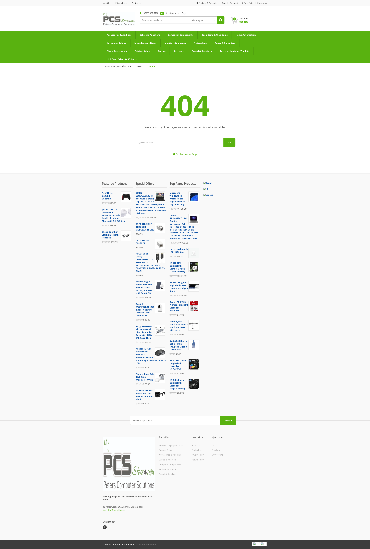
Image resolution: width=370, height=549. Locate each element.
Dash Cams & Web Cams (214, 34)
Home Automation (246, 34)
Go (229, 142)
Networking (200, 42)
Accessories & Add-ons (119, 34)
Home (138, 66)
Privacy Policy (121, 3)
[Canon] (207, 182)
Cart (224, 3)
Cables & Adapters (149, 34)
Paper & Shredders (225, 42)
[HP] (205, 188)
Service (162, 51)
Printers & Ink (142, 51)
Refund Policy (248, 3)
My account (262, 3)
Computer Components (181, 34)
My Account (217, 454)
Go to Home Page (186, 154)
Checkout (234, 3)
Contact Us (136, 3)
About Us (107, 3)
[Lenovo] (208, 194)
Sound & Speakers (202, 51)
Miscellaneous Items (145, 42)
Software (179, 51)
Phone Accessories (117, 51)
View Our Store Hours (114, 509)
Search (228, 420)
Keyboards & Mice (116, 42)
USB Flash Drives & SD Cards (122, 59)
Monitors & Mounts (175, 42)
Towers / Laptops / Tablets (234, 51)
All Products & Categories (207, 3)
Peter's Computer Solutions (117, 66)
